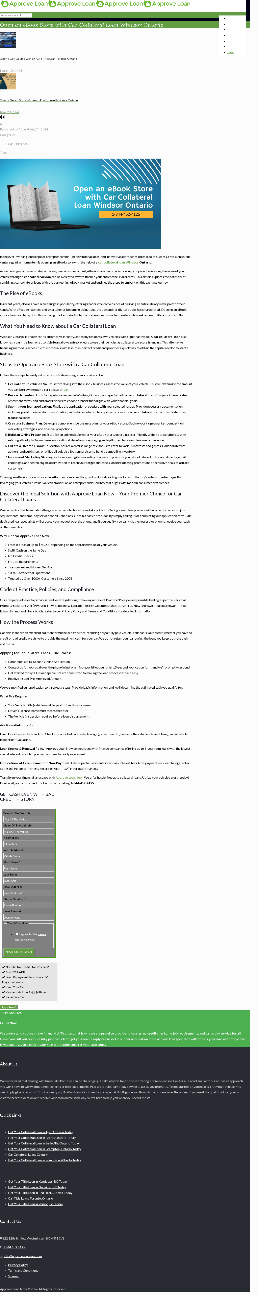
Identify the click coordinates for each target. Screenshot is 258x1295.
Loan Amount (12, 911)
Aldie (22, 129)
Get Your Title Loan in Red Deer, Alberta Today (40, 1193)
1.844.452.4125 (11, 1012)
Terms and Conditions (23, 1270)
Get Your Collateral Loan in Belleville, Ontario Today (44, 1143)
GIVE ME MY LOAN (19, 952)
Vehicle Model (13, 850)
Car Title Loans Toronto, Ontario (30, 1198)
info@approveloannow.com (23, 1256)
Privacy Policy (18, 1265)
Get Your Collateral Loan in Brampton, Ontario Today (44, 1149)
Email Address (14, 886)
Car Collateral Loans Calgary (28, 1154)
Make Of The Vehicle (17, 825)
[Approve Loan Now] (95, 6)
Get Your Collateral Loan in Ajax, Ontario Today (40, 1132)
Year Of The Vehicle (17, 813)
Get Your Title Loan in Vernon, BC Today (35, 1204)
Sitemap (13, 1276)
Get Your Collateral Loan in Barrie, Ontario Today (42, 1137)
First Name (11, 862)
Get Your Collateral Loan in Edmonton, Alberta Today (44, 1160)
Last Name (10, 874)
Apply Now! (9, 1007)
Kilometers (11, 837)
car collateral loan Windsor (118, 262)
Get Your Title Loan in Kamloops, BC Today (38, 1181)
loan (66, 389)
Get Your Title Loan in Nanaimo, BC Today (37, 1187)
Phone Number (14, 899)
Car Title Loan (18, 144)
